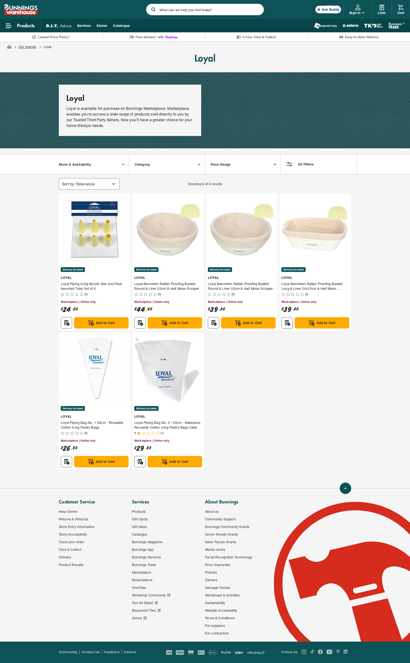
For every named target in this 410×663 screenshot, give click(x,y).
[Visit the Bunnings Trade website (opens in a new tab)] (396, 25)
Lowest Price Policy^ (54, 37)
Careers (130, 652)
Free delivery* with (149, 37)
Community (68, 652)
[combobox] (205, 9)
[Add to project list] (66, 323)
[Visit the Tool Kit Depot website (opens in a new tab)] (373, 25)
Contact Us (91, 652)
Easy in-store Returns (361, 37)
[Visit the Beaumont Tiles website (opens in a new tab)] (325, 25)
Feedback (112, 652)
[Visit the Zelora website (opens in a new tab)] (350, 25)
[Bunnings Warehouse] (20, 13)
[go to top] (345, 488)
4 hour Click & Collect (259, 37)
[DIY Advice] (58, 25)
